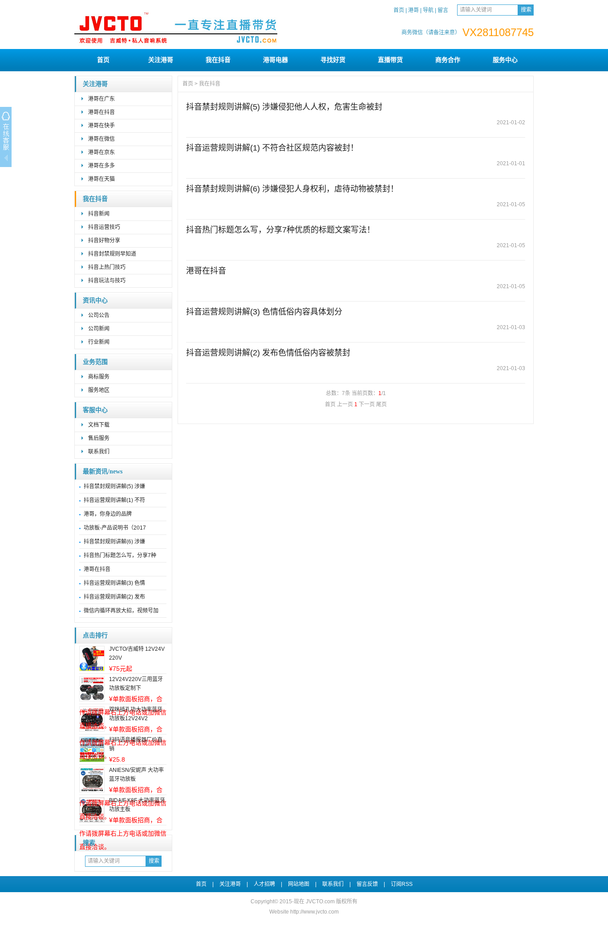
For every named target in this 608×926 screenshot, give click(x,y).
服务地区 (98, 390)
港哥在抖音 (101, 112)
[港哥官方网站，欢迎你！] (201, 45)
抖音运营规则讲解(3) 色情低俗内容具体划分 (264, 311)
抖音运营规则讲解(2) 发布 (114, 597)
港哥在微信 (101, 139)
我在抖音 (218, 59)
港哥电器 (275, 59)
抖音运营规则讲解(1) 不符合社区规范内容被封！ (272, 147)
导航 (428, 10)
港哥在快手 (101, 125)
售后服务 (98, 438)
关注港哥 (160, 59)
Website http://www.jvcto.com (304, 912)
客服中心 (95, 410)
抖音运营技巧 (104, 227)
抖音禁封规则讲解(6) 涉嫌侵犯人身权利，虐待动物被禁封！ (292, 188)
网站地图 (298, 884)
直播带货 (390, 59)
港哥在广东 (101, 99)
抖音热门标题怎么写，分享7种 (120, 555)
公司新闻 (98, 329)
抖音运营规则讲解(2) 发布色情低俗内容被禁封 (268, 352)
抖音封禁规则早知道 (112, 254)
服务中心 (505, 59)
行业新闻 (98, 342)
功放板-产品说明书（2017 (115, 528)
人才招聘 (264, 884)
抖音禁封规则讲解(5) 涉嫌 (114, 486)
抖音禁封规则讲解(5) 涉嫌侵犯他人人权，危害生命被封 (284, 106)
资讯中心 (95, 300)
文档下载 (98, 425)
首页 (398, 10)
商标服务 (98, 377)
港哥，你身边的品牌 (108, 514)
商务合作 (447, 59)
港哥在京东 (101, 152)
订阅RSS (402, 884)
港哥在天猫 (101, 179)
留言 (443, 10)
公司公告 (98, 315)
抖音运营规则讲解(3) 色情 (114, 583)
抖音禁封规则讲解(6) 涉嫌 (114, 541)
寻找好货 (332, 59)
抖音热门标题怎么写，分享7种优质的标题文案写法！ (280, 229)
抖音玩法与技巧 (107, 280)
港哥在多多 (101, 166)
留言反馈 (367, 884)
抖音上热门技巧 (107, 267)
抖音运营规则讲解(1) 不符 (114, 500)
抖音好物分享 (104, 240)
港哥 (413, 10)
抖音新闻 (98, 214)
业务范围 (95, 362)
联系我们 (98, 452)
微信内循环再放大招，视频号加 (121, 611)
